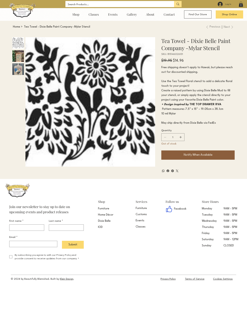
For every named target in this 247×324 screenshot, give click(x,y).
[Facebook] (168, 171)
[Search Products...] (178, 4)
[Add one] (180, 137)
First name (16, 221)
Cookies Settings (223, 279)
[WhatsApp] (163, 171)
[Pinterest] (172, 171)
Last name (56, 221)
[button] (241, 4)
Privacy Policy (168, 279)
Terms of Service (194, 279)
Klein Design (66, 279)
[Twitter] (177, 171)
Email (13, 237)
